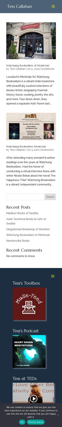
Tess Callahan (17, 69)
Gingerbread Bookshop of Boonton (28, 229)
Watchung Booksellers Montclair (26, 146)
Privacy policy (36, 422)
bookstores (48, 69)
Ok (22, 422)
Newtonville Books (18, 240)
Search (50, 197)
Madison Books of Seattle (22, 213)
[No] (58, 415)
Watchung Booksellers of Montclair (27, 65)
